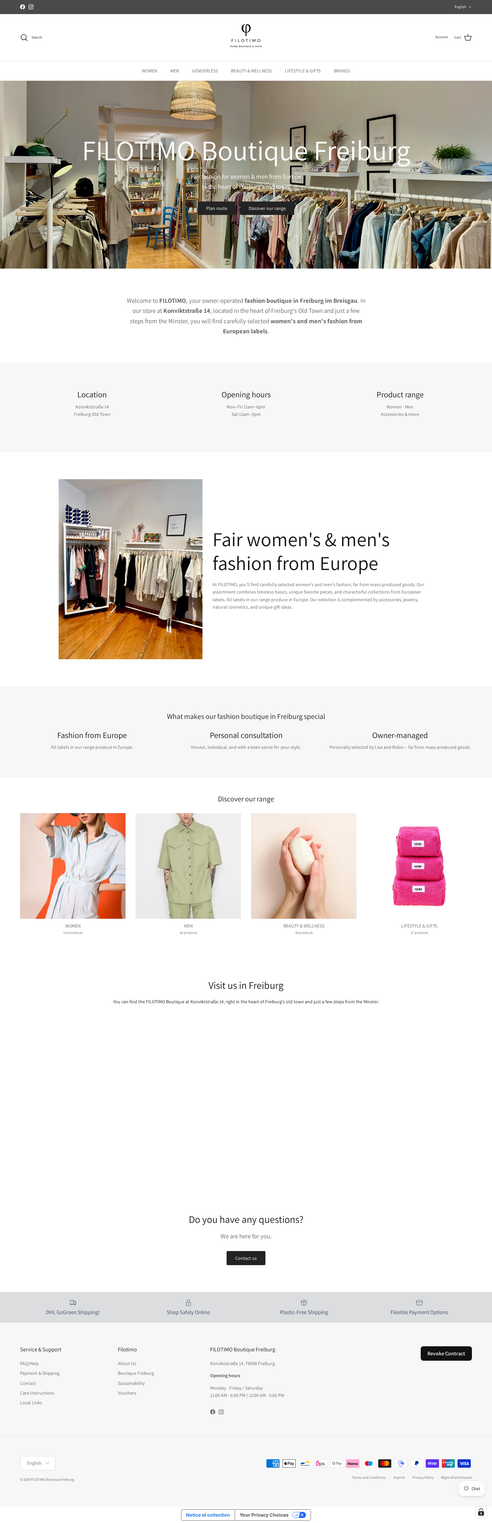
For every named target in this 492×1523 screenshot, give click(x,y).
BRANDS (342, 71)
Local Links (31, 1403)
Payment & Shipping (40, 1373)
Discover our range (267, 208)
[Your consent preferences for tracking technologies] (481, 1512)
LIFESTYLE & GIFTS (303, 71)
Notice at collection (208, 1515)
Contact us (246, 1258)
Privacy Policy (423, 1477)
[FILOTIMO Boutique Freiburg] (246, 37)
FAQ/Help (29, 1363)
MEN (174, 71)
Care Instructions (37, 1393)
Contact (28, 1383)
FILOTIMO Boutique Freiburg (52, 1479)
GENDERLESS (205, 71)
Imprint (399, 1477)
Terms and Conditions (369, 1477)
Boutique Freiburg (136, 1373)
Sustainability (131, 1383)
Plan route (216, 208)
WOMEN (149, 71)
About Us (127, 1363)
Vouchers (127, 1393)
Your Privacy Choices (264, 1515)
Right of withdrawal (456, 1477)
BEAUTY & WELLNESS (251, 71)
